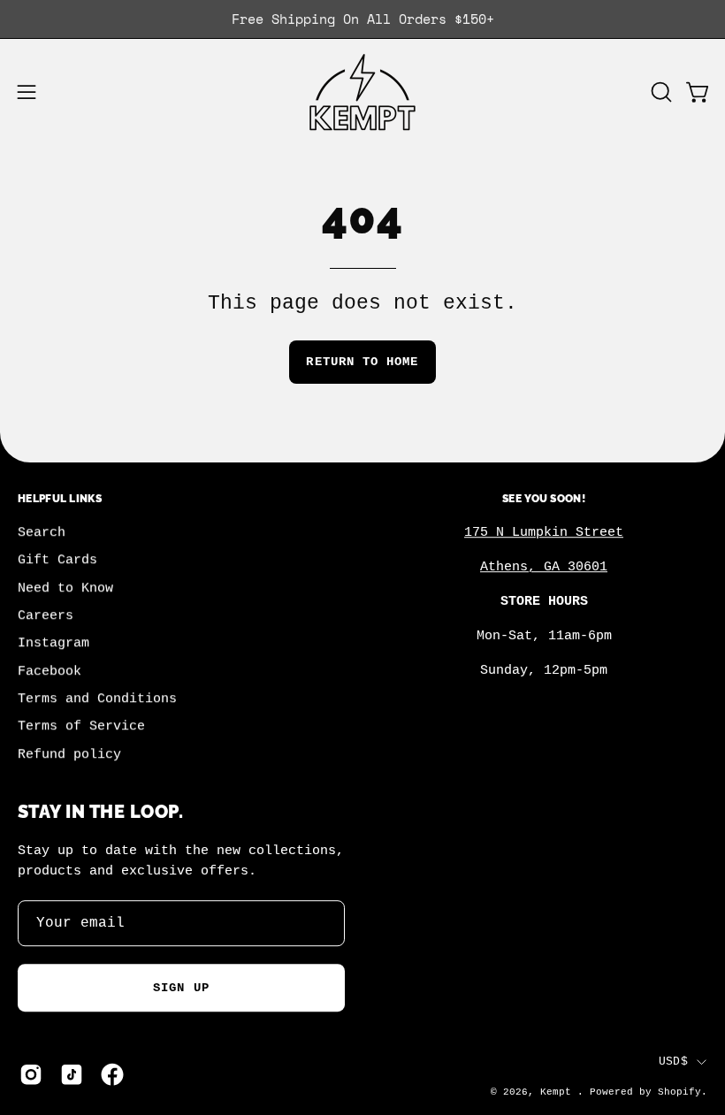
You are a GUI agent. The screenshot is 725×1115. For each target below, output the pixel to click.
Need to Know (65, 588)
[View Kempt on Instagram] (31, 1074)
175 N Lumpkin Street (543, 533)
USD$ (673, 1061)
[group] (362, 19)
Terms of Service (81, 727)
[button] (659, 92)
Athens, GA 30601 (543, 568)
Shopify (679, 1093)
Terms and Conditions (97, 699)
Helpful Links (60, 498)
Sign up (181, 988)
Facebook (49, 671)
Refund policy (69, 754)
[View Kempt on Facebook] (112, 1074)
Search (41, 533)
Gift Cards (57, 561)
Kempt (558, 1093)
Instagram (53, 644)
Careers (45, 616)
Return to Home (362, 362)
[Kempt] (362, 92)
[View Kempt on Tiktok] (71, 1074)
